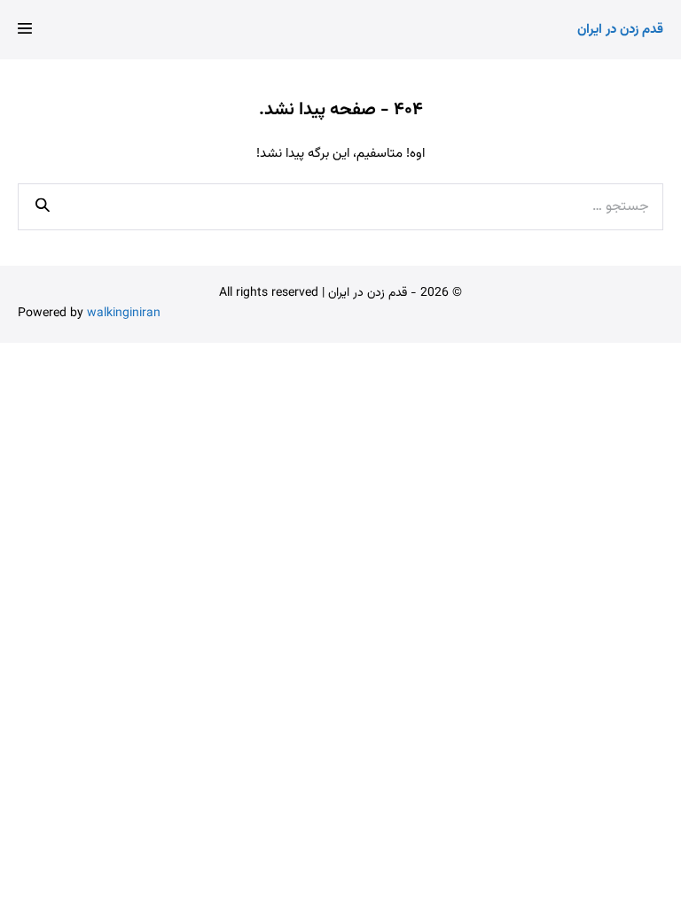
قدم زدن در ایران (620, 29)
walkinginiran (123, 313)
